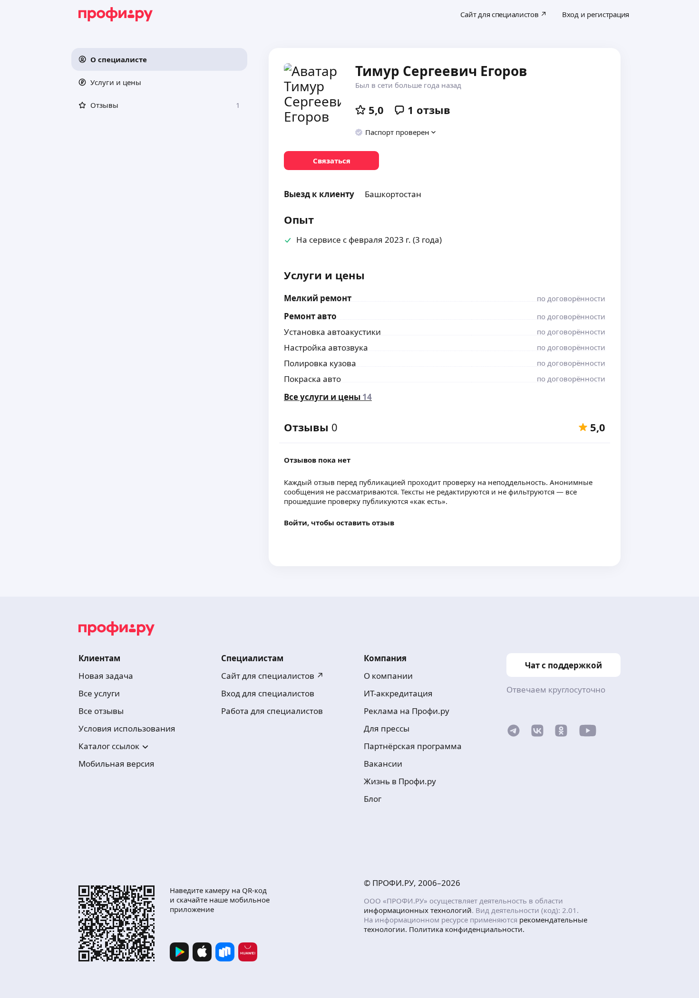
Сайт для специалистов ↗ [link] (272, 675)
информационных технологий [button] (418, 910)
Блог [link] (372, 798)
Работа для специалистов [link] (272, 710)
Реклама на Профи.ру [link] (406, 710)
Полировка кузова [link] (320, 363)
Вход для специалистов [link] (267, 693)
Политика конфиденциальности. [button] (466, 929)
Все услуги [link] (99, 693)
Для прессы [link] (386, 728)
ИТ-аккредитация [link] (398, 693)
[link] (331, 160)
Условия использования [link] (126, 728)
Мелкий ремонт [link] (317, 298)
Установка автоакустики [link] (332, 331)
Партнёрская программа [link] (413, 746)
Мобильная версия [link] (116, 763)
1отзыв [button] (429, 109)
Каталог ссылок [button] (108, 746)
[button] (159, 59)
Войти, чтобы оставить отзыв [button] (339, 522)
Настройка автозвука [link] (326, 347)
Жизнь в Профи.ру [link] (400, 781)
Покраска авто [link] (312, 378)
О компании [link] (388, 675)
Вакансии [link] (383, 763)
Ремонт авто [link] (310, 316)
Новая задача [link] (105, 675)
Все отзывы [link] (101, 710)
